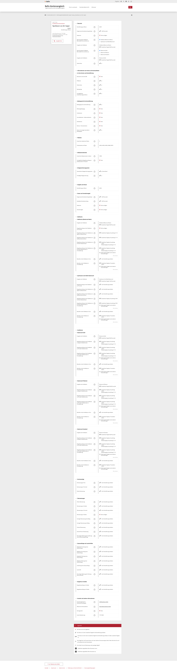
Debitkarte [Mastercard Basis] (106, 39)
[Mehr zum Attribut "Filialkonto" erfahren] (94, 81)
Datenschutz (62, 668)
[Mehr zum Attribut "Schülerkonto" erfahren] (94, 113)
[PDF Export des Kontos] (131, 15)
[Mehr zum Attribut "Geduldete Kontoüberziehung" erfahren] (94, 201)
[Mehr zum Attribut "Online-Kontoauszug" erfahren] (94, 491)
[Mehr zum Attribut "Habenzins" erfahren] (94, 35)
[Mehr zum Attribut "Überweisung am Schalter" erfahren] (94, 506)
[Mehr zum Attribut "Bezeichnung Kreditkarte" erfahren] (94, 51)
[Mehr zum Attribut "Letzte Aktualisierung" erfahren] (94, 615)
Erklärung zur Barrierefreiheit (75, 668)
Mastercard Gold (104, 50)
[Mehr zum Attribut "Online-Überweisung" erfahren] (94, 502)
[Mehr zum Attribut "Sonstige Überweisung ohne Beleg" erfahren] (94, 519)
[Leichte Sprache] (128, 1)
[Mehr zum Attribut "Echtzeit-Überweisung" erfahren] (94, 527)
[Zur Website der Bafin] (47, 1)
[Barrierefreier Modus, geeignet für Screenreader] (126, 1)
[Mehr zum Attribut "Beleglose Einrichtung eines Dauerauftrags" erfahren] (94, 552)
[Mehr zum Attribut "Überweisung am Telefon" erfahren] (94, 515)
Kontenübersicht (84, 7)
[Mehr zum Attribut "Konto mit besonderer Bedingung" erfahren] (94, 105)
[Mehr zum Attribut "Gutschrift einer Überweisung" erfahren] (94, 532)
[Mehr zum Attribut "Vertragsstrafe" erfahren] (94, 611)
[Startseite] (45, 15)
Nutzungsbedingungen (89, 668)
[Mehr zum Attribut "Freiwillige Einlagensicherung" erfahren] (94, 176)
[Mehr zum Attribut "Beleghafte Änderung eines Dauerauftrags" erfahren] (94, 556)
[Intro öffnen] (131, 1)
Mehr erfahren (115, 255)
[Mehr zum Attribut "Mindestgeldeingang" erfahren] (94, 109)
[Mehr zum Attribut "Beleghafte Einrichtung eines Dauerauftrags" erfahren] (94, 547)
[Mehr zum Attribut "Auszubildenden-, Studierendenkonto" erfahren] (94, 117)
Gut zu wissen (73, 7)
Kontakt (46, 668)
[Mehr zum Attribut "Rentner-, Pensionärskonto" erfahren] (94, 126)
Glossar (94, 7)
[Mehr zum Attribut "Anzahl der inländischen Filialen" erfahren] (94, 141)
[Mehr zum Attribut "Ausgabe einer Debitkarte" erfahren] (94, 45)
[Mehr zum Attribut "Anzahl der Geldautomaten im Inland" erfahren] (94, 156)
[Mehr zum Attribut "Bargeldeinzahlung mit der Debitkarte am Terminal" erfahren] (94, 228)
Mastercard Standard (105, 54)
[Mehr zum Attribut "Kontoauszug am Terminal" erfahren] (94, 487)
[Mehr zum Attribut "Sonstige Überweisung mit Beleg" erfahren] (94, 523)
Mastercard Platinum (105, 52)
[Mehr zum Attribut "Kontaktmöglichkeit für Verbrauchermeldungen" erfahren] (94, 602)
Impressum (53, 668)
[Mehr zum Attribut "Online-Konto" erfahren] (94, 63)
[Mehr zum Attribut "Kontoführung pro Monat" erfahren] (94, 27)
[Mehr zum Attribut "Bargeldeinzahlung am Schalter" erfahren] (94, 585)
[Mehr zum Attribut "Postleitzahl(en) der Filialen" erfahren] (94, 145)
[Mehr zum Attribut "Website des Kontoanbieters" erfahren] (94, 607)
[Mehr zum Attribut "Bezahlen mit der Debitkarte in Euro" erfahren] (94, 259)
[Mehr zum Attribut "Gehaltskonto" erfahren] (94, 122)
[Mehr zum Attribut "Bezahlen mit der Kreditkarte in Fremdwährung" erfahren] (94, 368)
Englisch (117, 1)
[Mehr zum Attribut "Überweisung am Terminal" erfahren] (94, 510)
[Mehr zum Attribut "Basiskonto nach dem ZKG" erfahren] (94, 77)
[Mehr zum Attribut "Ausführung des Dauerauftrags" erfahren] (94, 566)
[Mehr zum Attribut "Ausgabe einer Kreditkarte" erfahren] (94, 58)
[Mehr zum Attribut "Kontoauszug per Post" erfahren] (94, 483)
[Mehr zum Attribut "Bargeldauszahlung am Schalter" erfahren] (94, 589)
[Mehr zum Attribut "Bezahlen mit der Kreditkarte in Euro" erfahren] (94, 364)
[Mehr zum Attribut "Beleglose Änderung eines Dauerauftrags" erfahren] (94, 561)
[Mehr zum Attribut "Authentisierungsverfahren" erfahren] (94, 94)
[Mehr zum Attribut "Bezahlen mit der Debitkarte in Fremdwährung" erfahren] (94, 263)
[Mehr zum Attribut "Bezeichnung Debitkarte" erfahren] (94, 40)
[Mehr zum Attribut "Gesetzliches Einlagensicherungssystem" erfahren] (94, 171)
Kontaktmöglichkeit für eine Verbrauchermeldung (57, 36)
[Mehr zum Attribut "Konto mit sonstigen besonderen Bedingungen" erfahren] (94, 130)
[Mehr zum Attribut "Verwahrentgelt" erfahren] (94, 210)
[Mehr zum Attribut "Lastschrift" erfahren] (94, 570)
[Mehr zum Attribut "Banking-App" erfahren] (94, 89)
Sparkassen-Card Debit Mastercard (107, 41)
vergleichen (59, 41)
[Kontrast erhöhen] (121, 1)
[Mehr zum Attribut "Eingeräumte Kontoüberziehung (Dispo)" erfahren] (94, 31)
